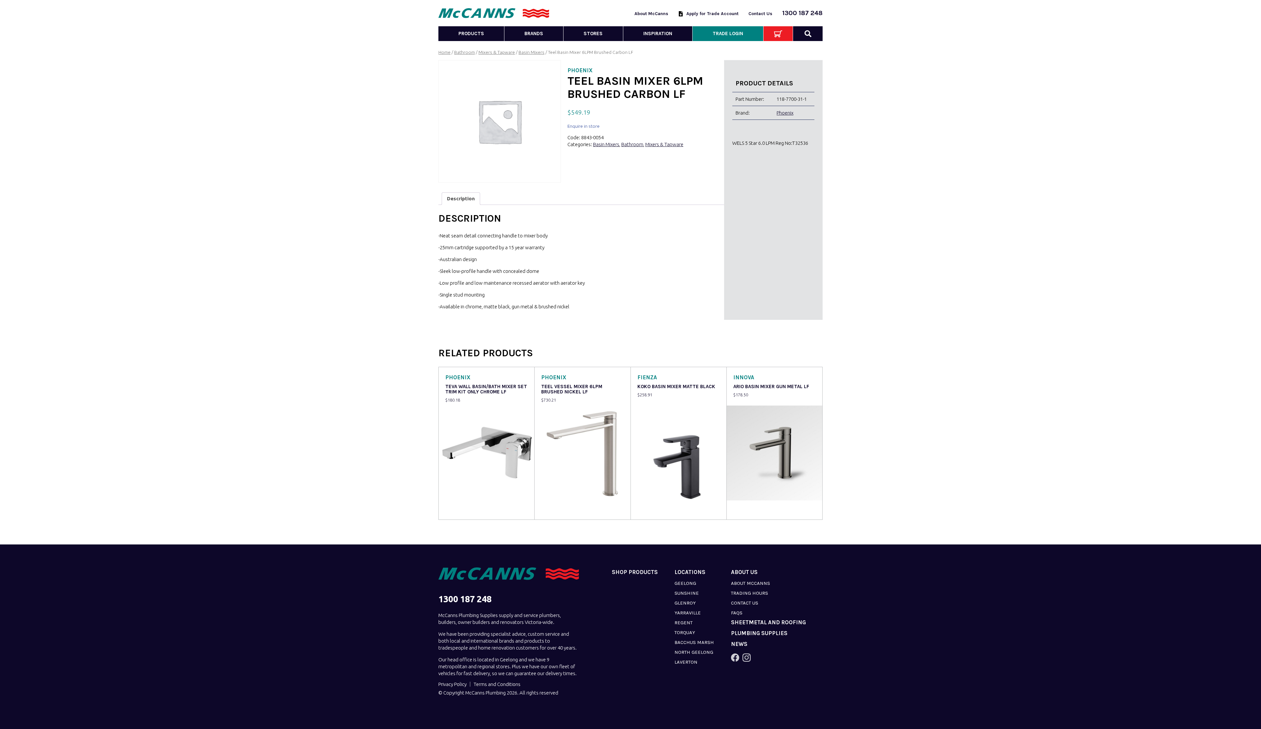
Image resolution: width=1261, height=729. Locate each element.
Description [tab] (461, 198)
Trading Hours (749, 593)
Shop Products (635, 572)
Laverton (686, 662)
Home (444, 52)
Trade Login (728, 33)
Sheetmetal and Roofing (768, 622)
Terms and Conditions (497, 684)
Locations (690, 572)
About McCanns (651, 13)
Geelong (685, 583)
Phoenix (785, 113)
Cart (778, 33)
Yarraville (688, 613)
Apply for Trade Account (712, 13)
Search (808, 33)
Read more (554, 510)
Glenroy (685, 603)
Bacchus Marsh (694, 642)
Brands (533, 33)
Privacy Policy (452, 684)
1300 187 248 (802, 13)
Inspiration (657, 33)
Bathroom (464, 52)
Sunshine (687, 593)
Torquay (685, 632)
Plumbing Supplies (759, 633)
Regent (684, 623)
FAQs (736, 613)
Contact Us (760, 13)
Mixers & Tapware (496, 52)
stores (593, 33)
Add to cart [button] (459, 510)
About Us (744, 572)
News (739, 644)
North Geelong (694, 652)
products (471, 33)
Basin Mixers (531, 52)
